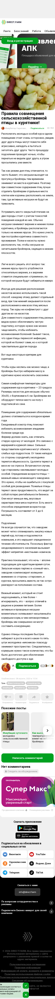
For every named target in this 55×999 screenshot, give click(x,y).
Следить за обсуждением (22, 771)
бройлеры (32, 688)
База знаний (21, 31)
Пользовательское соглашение (28, 964)
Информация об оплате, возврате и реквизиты (27, 970)
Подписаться (36, 128)
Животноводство (16, 683)
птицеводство (33, 683)
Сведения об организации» (27, 980)
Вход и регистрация (20, 40)
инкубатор (20, 688)
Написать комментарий (27, 757)
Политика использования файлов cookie (28, 974)
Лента (6, 31)
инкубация (7, 688)
